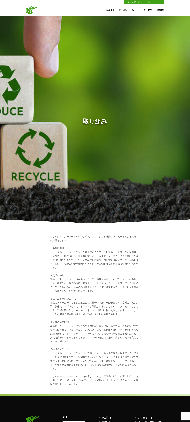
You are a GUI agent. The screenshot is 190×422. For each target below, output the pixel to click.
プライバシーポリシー (145, 2)
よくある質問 (132, 2)
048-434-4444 (158, 2)
